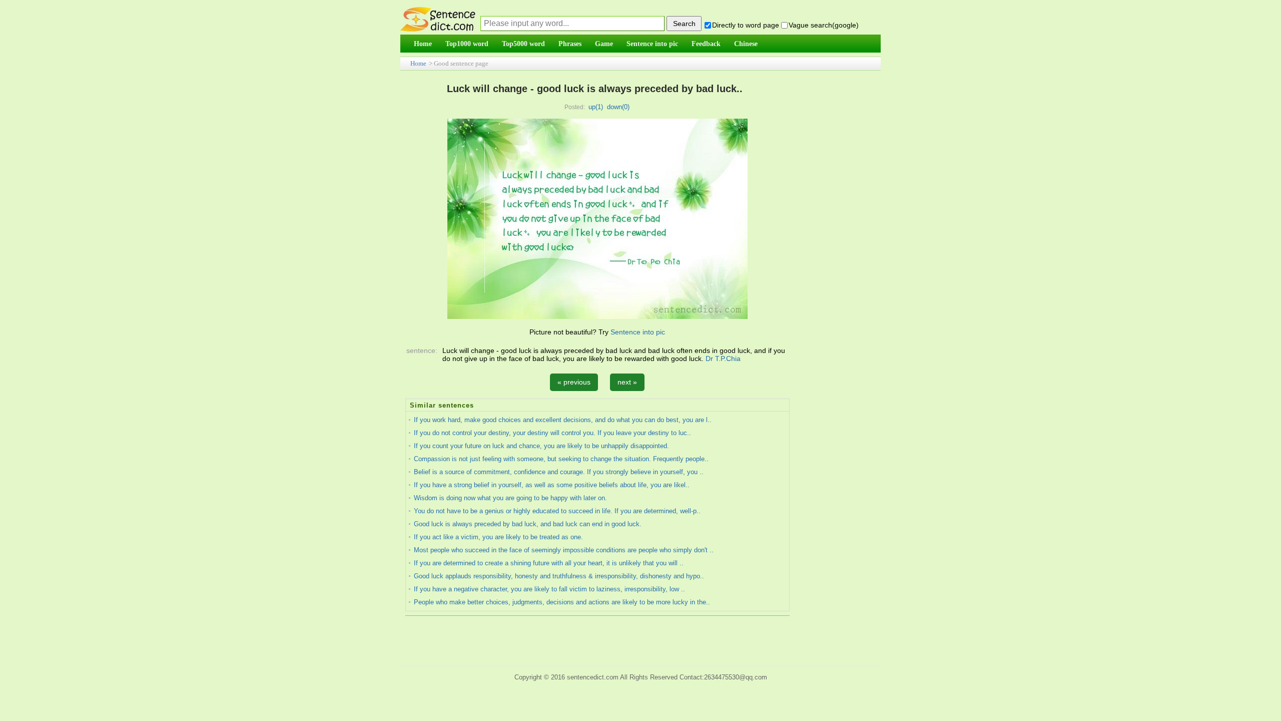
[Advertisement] (643, 639)
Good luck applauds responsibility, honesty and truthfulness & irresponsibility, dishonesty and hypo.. (559, 576)
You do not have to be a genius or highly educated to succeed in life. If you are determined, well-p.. (557, 511)
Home (418, 63)
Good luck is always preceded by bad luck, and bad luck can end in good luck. (528, 524)
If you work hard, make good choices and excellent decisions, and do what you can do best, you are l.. (563, 420)
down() (618, 107)
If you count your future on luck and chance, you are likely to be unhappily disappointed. (541, 446)
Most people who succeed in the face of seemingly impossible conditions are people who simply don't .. (564, 550)
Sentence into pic (637, 332)
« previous (573, 382)
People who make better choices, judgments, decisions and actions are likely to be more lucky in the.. (562, 602)
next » (627, 382)
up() (595, 107)
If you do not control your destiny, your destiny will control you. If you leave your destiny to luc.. (552, 433)
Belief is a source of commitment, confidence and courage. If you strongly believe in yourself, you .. (559, 472)
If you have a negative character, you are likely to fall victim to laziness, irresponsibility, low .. (549, 589)
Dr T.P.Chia (723, 358)
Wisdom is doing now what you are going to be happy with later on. (510, 498)
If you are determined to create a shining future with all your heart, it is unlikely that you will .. (549, 563)
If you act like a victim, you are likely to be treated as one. (498, 537)
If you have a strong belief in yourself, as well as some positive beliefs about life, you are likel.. (552, 485)
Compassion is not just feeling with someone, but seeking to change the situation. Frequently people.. (561, 459)
